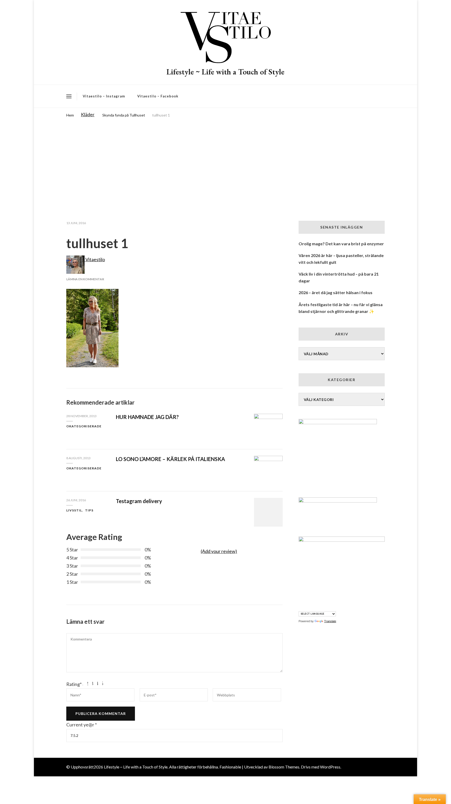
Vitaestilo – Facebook (157, 96)
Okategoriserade (84, 426)
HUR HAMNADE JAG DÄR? (147, 417)
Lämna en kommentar (85, 279)
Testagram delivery (139, 501)
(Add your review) (219, 551)
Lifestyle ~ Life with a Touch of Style (225, 72)
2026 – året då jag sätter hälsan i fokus (335, 292)
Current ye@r (81, 724)
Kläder (87, 114)
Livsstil (74, 510)
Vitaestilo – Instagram (104, 96)
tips (89, 510)
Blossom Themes (284, 766)
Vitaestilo (95, 259)
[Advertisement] (225, 158)
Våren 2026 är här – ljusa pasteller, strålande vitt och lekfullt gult (341, 259)
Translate (330, 621)
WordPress (330, 766)
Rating (74, 684)
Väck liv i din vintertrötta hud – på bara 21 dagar (339, 277)
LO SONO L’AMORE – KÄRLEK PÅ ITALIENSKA (170, 459)
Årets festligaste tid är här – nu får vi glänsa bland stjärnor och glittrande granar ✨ (341, 308)
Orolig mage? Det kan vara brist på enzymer (341, 243)
